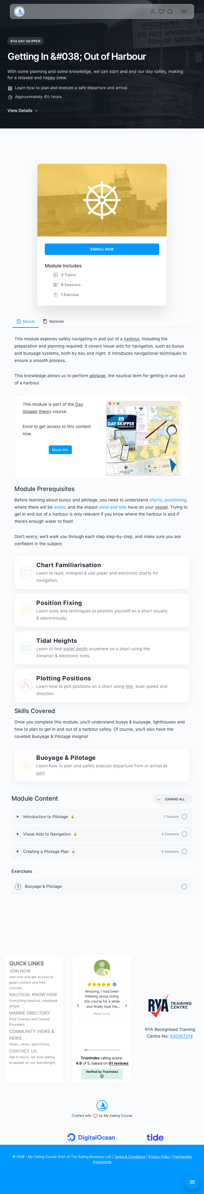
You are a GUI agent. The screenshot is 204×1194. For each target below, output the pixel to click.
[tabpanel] (102, 558)
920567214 (181, 1036)
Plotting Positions (63, 678)
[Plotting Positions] (26, 685)
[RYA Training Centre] (170, 1006)
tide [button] (129, 686)
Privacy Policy (159, 1157)
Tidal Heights (56, 640)
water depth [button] (75, 648)
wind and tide (113, 507)
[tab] (25, 321)
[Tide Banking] (141, 1137)
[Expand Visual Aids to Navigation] (17, 834)
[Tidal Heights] (26, 648)
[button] (126, 1005)
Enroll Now (102, 249)
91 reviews (118, 1063)
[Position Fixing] (26, 610)
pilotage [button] (97, 375)
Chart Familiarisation (68, 565)
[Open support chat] (192, 1182)
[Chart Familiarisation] (26, 572)
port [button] (40, 773)
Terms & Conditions (129, 1157)
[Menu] (184, 11)
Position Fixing (59, 602)
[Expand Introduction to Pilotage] (17, 816)
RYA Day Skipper (25, 41)
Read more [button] (102, 1013)
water (59, 507)
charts (155, 499)
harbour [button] (131, 338)
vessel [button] (161, 507)
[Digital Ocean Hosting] (77, 1137)
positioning (175, 499)
